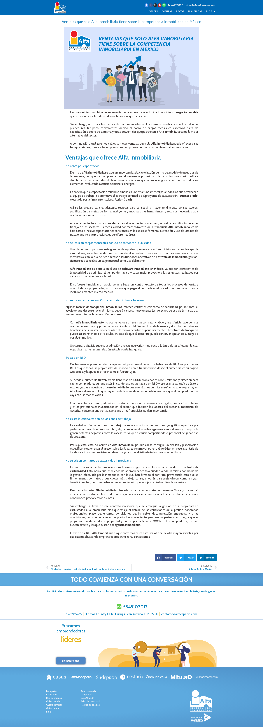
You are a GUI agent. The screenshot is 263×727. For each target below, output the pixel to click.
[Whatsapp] (164, 5)
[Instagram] (155, 5)
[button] (165, 557)
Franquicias (195, 11)
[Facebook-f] (151, 5)
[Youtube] (159, 5)
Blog (209, 11)
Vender (153, 11)
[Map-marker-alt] (146, 5)
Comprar (167, 11)
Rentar (180, 11)
